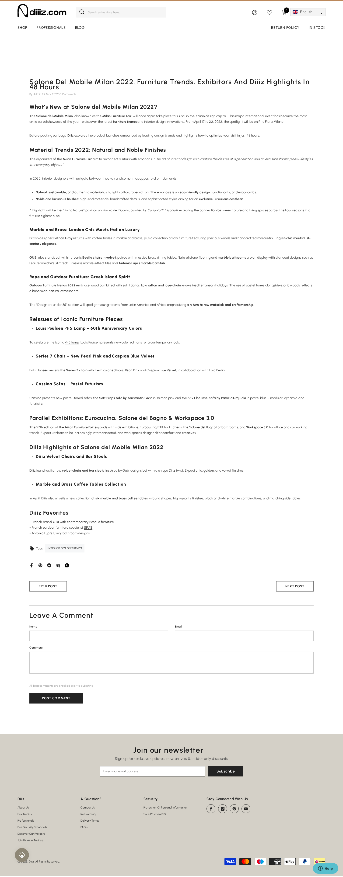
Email (178, 626)
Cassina (35, 398)
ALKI (55, 522)
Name (33, 626)
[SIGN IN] (254, 12)
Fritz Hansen (38, 370)
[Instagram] (222, 808)
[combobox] (125, 12)
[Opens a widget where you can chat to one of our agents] (325, 869)
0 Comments (68, 94)
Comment (36, 647)
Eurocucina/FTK (151, 427)
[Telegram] (49, 565)
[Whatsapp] (67, 565)
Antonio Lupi (41, 533)
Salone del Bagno (202, 427)
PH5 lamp (72, 342)
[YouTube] (246, 808)
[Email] (58, 565)
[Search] (121, 12)
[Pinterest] (40, 565)
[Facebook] (31, 565)
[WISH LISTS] (269, 12)
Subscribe (226, 771)
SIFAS (88, 528)
